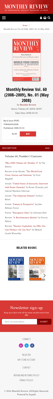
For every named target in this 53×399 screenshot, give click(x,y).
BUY (28, 133)
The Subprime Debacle (23, 195)
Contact (26, 367)
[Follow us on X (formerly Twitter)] (26, 345)
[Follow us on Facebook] (32, 345)
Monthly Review (28, 104)
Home (25, 25)
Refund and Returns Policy (26, 375)
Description (9, 148)
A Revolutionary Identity (25, 217)
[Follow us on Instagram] (21, 345)
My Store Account (26, 359)
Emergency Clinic (21, 212)
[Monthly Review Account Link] (41, 18)
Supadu (32, 394)
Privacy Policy (26, 380)
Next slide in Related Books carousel (44, 276)
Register (26, 354)
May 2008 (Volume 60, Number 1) (21, 163)
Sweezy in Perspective (23, 204)
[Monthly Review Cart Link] (45, 18)
